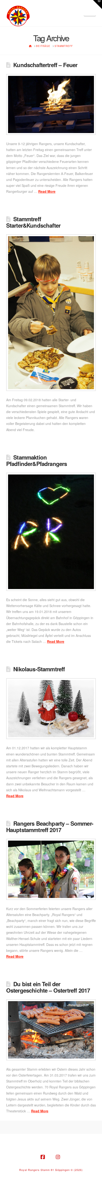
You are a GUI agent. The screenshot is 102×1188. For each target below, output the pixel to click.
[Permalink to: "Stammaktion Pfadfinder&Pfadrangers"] (51, 531)
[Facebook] (43, 1157)
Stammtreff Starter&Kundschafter (33, 222)
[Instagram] (58, 1157)
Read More (47, 191)
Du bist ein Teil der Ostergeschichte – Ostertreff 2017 (48, 987)
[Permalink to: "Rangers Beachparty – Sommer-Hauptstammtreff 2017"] (51, 869)
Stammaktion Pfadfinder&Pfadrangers (36, 460)
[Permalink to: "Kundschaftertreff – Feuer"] (51, 104)
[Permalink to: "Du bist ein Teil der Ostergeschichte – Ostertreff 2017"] (51, 1029)
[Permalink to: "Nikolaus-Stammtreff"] (51, 708)
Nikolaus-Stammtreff (39, 669)
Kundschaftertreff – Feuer (45, 65)
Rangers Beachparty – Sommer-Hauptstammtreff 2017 (49, 826)
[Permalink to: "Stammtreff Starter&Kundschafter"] (51, 312)
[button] (90, 10)
